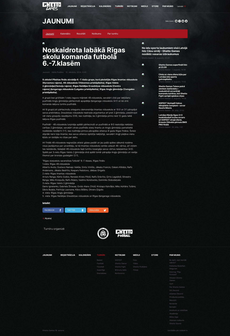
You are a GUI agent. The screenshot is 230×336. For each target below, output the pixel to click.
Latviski (180, 6)
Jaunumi (50, 34)
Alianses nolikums (176, 320)
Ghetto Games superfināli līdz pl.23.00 (173, 66)
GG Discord (174, 290)
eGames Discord (176, 294)
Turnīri (101, 255)
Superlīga (101, 270)
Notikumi (120, 255)
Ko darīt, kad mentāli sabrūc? (177, 261)
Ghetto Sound (175, 323)
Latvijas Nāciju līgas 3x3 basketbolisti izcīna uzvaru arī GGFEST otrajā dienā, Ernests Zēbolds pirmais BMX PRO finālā (173, 120)
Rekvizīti (172, 300)
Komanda (173, 303)
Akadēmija (173, 314)
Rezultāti (81, 34)
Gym (171, 284)
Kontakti (172, 307)
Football (100, 263)
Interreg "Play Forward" (175, 273)
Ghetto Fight (120, 267)
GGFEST (118, 260)
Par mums (174, 255)
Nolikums (96, 34)
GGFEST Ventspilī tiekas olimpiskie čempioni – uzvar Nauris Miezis (172, 105)
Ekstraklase (101, 273)
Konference (120, 273)
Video (135, 263)
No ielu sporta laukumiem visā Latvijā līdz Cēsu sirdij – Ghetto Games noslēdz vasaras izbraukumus (164, 51)
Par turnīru (113, 34)
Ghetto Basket (148, 58)
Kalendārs (65, 34)
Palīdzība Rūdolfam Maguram (177, 267)
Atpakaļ (48, 218)
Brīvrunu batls (120, 270)
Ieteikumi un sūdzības (178, 310)
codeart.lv (183, 330)
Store (154, 255)
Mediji (136, 255)
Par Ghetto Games (177, 287)
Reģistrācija (68, 255)
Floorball (100, 267)
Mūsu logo (173, 317)
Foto (135, 260)
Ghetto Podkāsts (140, 267)
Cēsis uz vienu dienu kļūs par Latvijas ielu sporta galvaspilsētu (172, 76)
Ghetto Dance (121, 263)
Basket (99, 260)
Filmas (135, 270)
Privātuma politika (176, 297)
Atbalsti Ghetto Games (175, 279)
